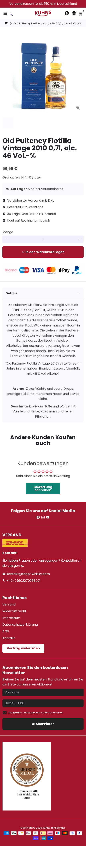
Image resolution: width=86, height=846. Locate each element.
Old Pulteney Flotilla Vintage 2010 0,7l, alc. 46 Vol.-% (47, 23)
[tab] (43, 293)
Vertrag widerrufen (23, 648)
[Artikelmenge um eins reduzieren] (6, 239)
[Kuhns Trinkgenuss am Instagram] (43, 517)
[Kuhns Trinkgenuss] (6, 23)
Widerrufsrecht (14, 611)
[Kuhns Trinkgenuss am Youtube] (47, 517)
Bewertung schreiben (43, 488)
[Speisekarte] (5, 13)
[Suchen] (11, 14)
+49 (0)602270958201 (23, 580)
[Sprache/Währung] (74, 13)
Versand (9, 604)
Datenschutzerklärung (20, 624)
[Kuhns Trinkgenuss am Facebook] (38, 517)
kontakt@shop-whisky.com (28, 574)
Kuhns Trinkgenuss (54, 827)
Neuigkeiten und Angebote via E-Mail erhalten (35, 712)
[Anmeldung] (67, 13)
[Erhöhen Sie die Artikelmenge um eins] (80, 239)
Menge (7, 232)
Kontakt (8, 638)
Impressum (11, 618)
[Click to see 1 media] (8, 123)
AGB (5, 631)
